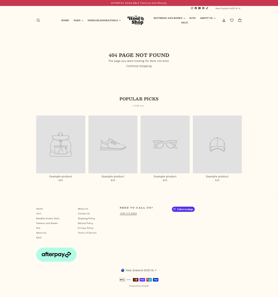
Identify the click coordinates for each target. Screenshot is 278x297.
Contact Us (84, 213)
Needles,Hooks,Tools (103, 20)
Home (65, 20)
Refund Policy (85, 223)
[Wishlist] (231, 20)
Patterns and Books (168, 18)
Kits (192, 18)
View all (139, 106)
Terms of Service (87, 232)
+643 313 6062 (128, 213)
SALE (184, 22)
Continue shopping (139, 66)
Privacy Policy (86, 227)
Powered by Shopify (139, 286)
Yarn (77, 20)
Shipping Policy (86, 218)
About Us (206, 18)
